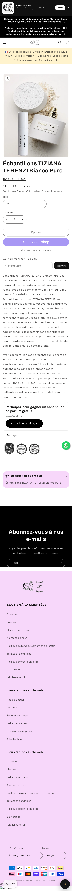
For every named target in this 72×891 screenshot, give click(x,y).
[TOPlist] (6, 888)
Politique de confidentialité (23, 662)
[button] (4, 42)
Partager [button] (12, 435)
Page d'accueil (15, 700)
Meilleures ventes (17, 723)
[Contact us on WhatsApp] (66, 445)
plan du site (14, 669)
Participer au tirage (24, 423)
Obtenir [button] (60, 8)
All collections (15, 739)
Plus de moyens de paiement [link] (36, 250)
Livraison (12, 622)
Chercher (12, 614)
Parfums (12, 707)
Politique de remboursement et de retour (31, 646)
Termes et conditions (19, 654)
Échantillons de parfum (20, 715)
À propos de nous (17, 638)
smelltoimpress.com (21, 880)
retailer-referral (16, 677)
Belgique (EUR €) (22, 855)
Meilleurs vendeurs (18, 630)
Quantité (8, 212)
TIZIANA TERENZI (14, 179)
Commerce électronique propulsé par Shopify (47, 880)
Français (51, 855)
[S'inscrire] (61, 563)
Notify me (61, 266)
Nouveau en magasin (19, 731)
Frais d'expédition (25, 191)
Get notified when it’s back (20, 258)
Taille (6, 197)
